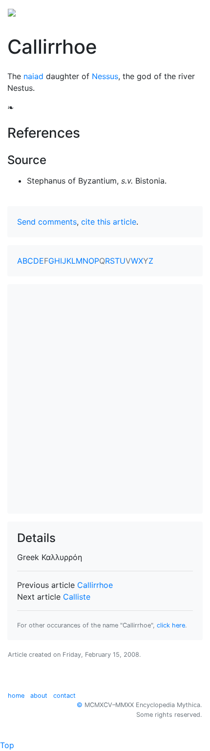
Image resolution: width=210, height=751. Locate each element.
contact (64, 695)
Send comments (47, 222)
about (38, 695)
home (16, 695)
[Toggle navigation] (188, 11)
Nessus (105, 76)
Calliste (76, 597)
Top (7, 745)
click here (171, 625)
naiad (33, 76)
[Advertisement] (105, 399)
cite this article (108, 222)
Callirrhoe (95, 585)
